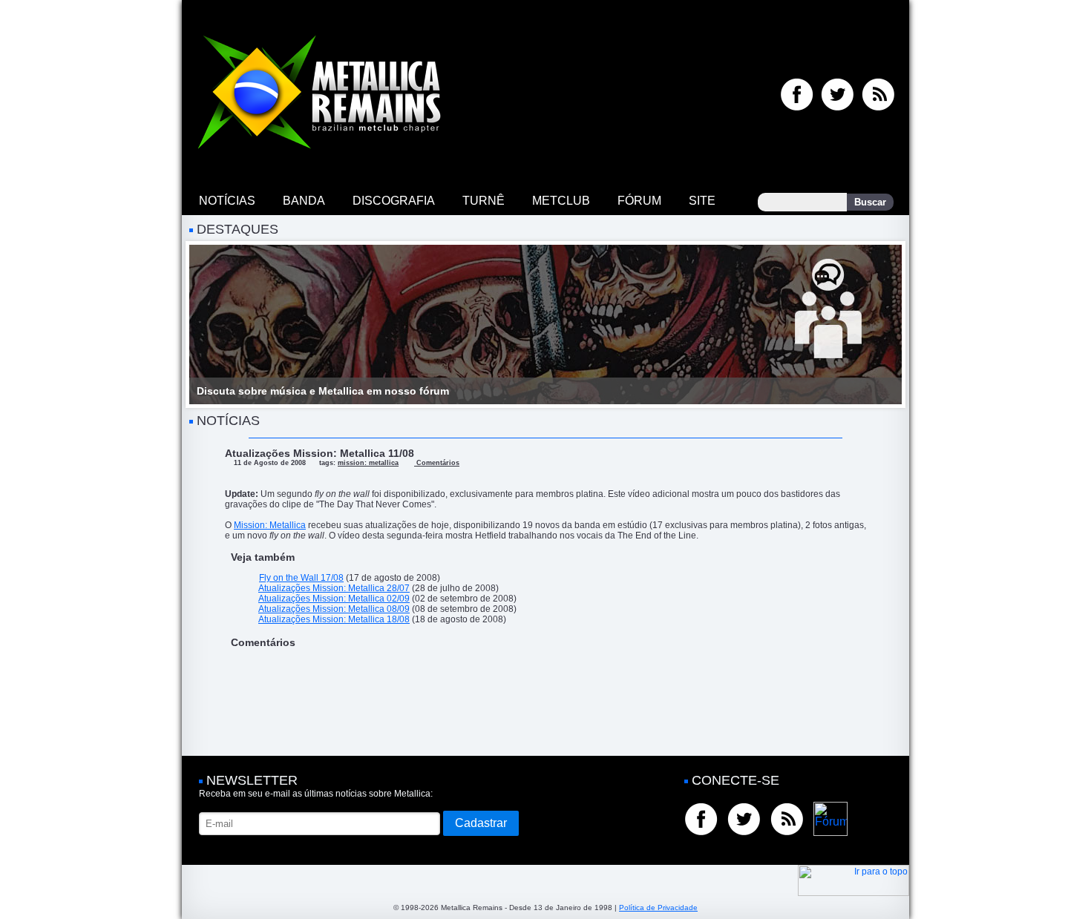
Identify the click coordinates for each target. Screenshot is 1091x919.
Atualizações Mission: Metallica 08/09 (334, 609)
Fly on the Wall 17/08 (301, 578)
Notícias (227, 200)
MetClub (561, 200)
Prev (208, 325)
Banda (304, 200)
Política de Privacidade (658, 907)
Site (702, 200)
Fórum (639, 200)
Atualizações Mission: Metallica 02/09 (334, 598)
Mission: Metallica (270, 525)
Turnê (483, 200)
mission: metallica (368, 463)
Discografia (394, 200)
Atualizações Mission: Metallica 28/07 (334, 588)
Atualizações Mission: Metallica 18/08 (334, 619)
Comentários (436, 463)
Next (882, 325)
